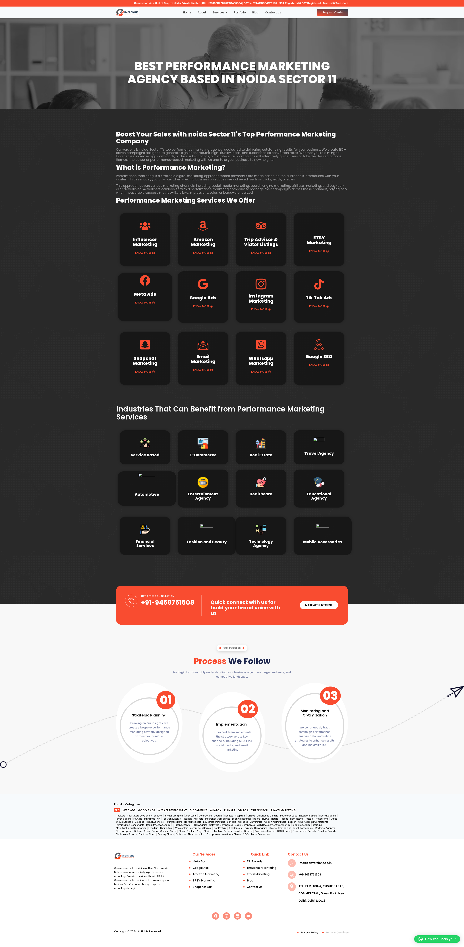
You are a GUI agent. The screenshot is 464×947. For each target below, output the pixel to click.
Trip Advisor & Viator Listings (261, 242)
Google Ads (203, 298)
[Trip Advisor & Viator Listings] (261, 226)
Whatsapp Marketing (261, 361)
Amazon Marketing (203, 242)
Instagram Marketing (261, 298)
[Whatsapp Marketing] (261, 345)
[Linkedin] (237, 916)
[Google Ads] (203, 285)
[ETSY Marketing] (319, 225)
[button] (437, 939)
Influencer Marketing (145, 242)
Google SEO (319, 356)
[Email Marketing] (203, 344)
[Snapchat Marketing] (145, 345)
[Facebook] (215, 916)
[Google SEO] (319, 344)
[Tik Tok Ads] (319, 285)
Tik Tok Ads (319, 298)
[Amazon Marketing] (203, 226)
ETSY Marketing (319, 240)
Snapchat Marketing (145, 361)
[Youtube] (248, 916)
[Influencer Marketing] (145, 226)
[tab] (117, 810)
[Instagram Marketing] (261, 284)
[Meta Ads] (145, 281)
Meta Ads (145, 294)
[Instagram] (226, 916)
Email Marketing (203, 359)
